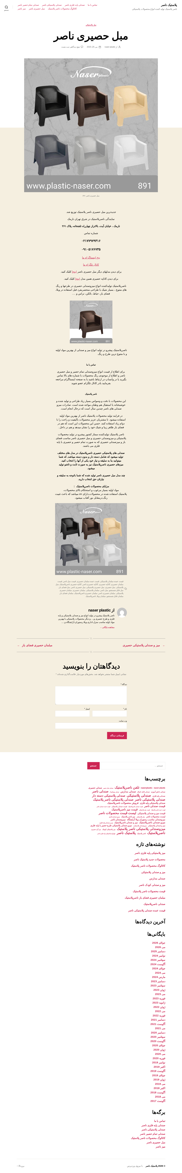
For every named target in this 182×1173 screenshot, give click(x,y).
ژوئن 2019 (159, 1079)
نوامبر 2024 (158, 955)
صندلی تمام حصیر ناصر (28, 5)
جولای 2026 (158, 942)
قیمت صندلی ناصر (154, 806)
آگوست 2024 (157, 964)
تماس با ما (92, 5)
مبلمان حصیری (79, 590)
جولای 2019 (158, 1075)
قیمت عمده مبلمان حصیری (88, 581)
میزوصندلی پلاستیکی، (140, 826)
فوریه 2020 (159, 1058)
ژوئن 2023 (159, 989)
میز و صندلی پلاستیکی (156, 826)
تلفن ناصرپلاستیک (127, 787)
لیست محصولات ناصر (155, 816)
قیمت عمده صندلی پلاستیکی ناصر (146, 910)
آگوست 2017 (157, 1101)
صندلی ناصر (100, 791)
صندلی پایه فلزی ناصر (75, 5)
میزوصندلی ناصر (118, 819)
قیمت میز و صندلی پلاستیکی (151, 813)
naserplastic (146, 788)
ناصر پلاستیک (141, 833)
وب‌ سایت (123, 721)
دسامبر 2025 (158, 951)
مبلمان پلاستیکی (93, 590)
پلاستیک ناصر (169, 4)
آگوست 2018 (157, 1092)
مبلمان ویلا (101, 596)
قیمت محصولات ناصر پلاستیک (149, 891)
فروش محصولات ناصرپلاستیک (123, 803)
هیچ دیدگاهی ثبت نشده (71, 47)
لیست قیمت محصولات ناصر (117, 813)
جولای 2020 (158, 1045)
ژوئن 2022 (159, 1006)
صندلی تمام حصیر (108, 788)
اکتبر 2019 (159, 1066)
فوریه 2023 (159, 998)
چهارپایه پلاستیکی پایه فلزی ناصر (106, 833)
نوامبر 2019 (158, 1062)
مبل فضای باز (64, 587)
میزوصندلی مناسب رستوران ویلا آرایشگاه (146, 819)
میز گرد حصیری (96, 829)
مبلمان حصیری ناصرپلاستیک (85, 593)
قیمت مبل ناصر (69, 581)
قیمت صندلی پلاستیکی (119, 806)
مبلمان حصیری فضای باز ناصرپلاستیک (145, 897)
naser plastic (110, 47)
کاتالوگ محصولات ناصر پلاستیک (62, 8)
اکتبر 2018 (159, 1088)
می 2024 (160, 972)
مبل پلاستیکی (91, 25)
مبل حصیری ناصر (37, 8)
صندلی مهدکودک (114, 792)
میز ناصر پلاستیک (128, 816)
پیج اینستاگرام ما (91, 257)
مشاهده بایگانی (107, 627)
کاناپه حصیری (104, 584)
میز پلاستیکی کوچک (109, 829)
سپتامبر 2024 (158, 959)
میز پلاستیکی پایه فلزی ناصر (150, 853)
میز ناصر (22, 8)
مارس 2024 (158, 977)
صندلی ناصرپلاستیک (154, 904)
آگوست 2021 (157, 1024)
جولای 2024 (158, 968)
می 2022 (160, 1011)
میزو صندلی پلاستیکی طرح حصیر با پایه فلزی (111, 825)
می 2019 (160, 1083)
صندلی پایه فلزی (158, 796)
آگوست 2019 (157, 1071)
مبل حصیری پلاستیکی (95, 587)
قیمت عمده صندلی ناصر (103, 806)
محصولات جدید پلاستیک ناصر (149, 859)
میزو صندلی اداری (114, 817)
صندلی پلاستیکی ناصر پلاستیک (113, 799)
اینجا (74, 271)
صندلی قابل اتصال (143, 792)
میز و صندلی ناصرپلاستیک (126, 822)
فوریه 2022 (159, 1015)
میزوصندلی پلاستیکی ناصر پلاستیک (141, 829)
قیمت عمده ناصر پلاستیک (158, 810)
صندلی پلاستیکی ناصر (52, 5)
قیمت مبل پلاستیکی (144, 810)
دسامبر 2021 (158, 1019)
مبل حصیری (110, 587)
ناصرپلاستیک (91, 596)
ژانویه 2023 (158, 1002)
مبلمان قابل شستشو (115, 596)
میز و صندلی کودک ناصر (152, 884)
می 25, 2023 (92, 47)
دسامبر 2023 (158, 981)
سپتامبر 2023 (158, 985)
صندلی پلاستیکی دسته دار (108, 795)
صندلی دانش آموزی (158, 792)
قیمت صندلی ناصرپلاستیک (135, 806)
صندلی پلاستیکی (139, 795)
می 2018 (160, 1096)
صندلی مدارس (128, 791)
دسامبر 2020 (158, 1032)
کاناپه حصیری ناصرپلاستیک (70, 584)
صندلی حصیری (95, 787)
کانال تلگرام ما (91, 264)
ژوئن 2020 (159, 1049)
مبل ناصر (104, 590)
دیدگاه (124, 684)
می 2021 (160, 1028)
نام (125, 709)
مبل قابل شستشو (116, 590)
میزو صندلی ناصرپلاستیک (152, 822)
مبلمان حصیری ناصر (106, 593)
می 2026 (160, 947)
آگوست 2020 (157, 1041)
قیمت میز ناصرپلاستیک (125, 809)
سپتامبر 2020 (158, 1036)
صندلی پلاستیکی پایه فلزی (152, 803)
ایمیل (87, 709)
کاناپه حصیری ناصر (90, 584)
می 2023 (160, 994)
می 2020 (160, 1053)
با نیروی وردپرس (135, 1166)
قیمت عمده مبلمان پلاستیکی (111, 581)
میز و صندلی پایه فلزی (106, 823)
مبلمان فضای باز (66, 593)
